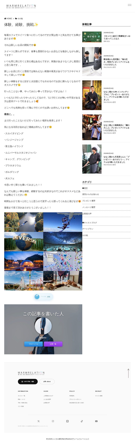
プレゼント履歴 (88, 201)
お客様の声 (86, 213)
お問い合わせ (47, 381)
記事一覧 (53, 344)
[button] (130, 5)
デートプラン (87, 229)
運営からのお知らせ (90, 194)
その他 (20, 18)
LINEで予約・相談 (29, 381)
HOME (9, 18)
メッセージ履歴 (88, 207)
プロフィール (33, 344)
